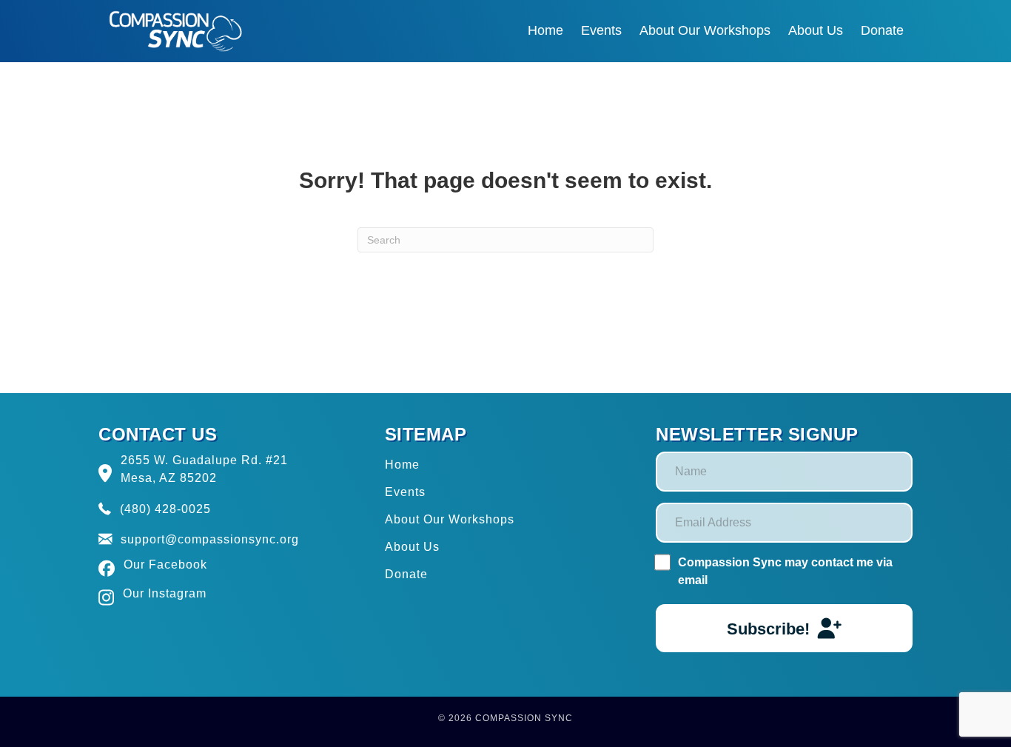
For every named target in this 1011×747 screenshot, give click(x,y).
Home (402, 464)
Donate (406, 574)
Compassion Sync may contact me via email (785, 571)
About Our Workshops (449, 519)
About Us (412, 546)
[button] (784, 628)
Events (405, 492)
